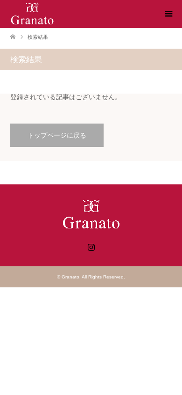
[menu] (168, 14)
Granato (70, 276)
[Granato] (32, 13)
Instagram (91, 246)
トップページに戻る (57, 135)
